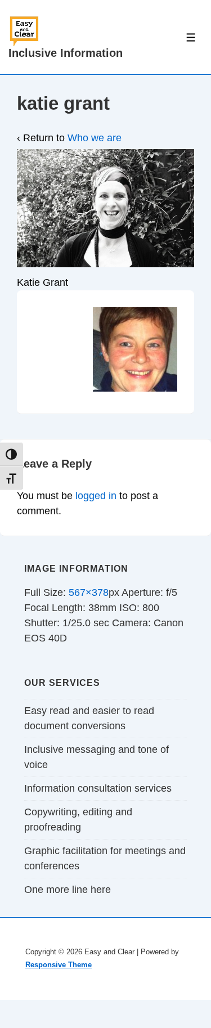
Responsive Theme (58, 964)
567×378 (89, 592)
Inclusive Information (65, 53)
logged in (95, 495)
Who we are (95, 137)
